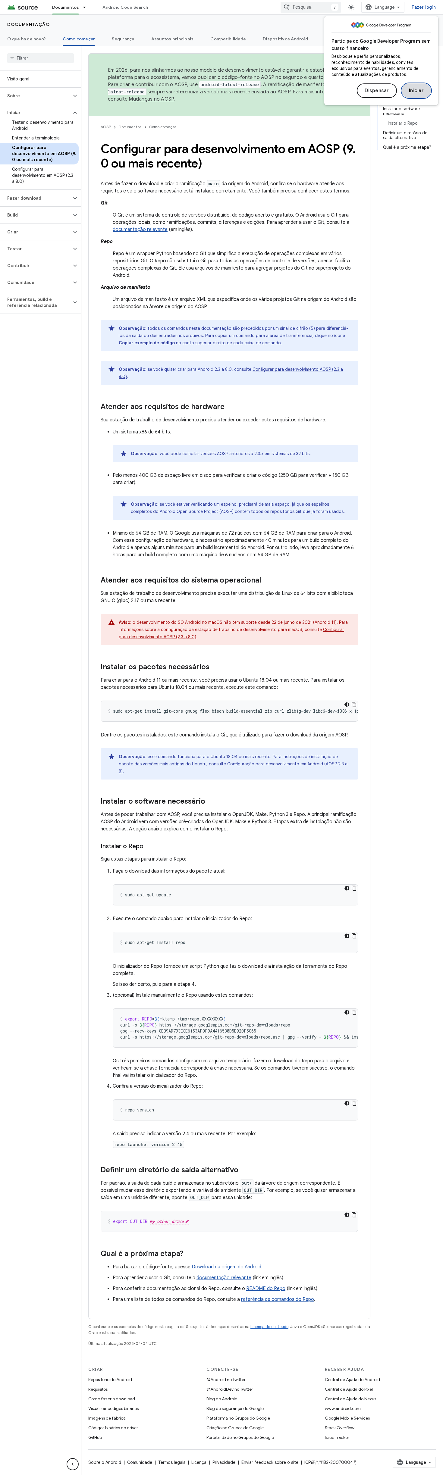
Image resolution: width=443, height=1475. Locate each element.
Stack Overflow (339, 1427)
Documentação (28, 24)
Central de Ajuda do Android (352, 1379)
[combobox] (311, 7)
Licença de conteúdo (269, 1326)
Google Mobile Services (347, 1418)
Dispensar (377, 91)
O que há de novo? (26, 39)
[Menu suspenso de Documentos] (87, 7)
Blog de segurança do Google (235, 1408)
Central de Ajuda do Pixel (349, 1389)
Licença (198, 1462)
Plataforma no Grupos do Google (238, 1418)
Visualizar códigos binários (113, 1408)
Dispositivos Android (285, 39)
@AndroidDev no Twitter (229, 1389)
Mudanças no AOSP (151, 99)
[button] (35, 96)
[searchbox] (40, 58)
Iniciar (416, 91)
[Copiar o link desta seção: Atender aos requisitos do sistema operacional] (267, 580)
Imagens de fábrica (107, 1418)
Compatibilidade (228, 39)
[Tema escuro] (346, 704)
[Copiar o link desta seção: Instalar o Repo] (149, 846)
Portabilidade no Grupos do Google (240, 1437)
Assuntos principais (172, 39)
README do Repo (265, 1289)
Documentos (65, 7)
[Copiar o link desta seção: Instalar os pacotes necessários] (215, 667)
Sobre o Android (104, 1462)
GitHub (95, 1437)
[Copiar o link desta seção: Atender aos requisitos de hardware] (231, 407)
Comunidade (139, 1462)
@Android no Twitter (226, 1379)
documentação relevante (140, 230)
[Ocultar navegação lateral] (73, 1464)
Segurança (123, 39)
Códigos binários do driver (113, 1427)
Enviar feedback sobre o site (269, 1462)
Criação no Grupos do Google (235, 1427)
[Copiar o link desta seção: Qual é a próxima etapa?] (190, 1254)
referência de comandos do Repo (277, 1299)
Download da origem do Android (226, 1267)
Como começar (79, 39)
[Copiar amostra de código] (354, 704)
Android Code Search (125, 7)
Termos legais (171, 1462)
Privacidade (223, 1462)
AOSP (106, 127)
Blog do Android (221, 1399)
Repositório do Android (110, 1379)
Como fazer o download (111, 1399)
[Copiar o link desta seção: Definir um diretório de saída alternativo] (244, 1170)
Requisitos (98, 1389)
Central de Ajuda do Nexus (350, 1399)
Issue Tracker (337, 1437)
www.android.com (343, 1408)
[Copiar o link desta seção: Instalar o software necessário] (211, 801)
